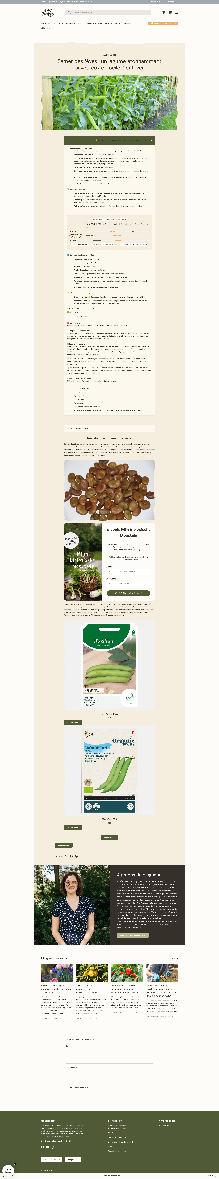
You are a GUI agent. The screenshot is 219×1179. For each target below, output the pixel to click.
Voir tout (174, 958)
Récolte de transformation (98, 23)
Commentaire (71, 1067)
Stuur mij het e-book (128, 593)
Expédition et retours (117, 1151)
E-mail (109, 567)
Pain (80, 23)
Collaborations (114, 1133)
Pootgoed (57, 23)
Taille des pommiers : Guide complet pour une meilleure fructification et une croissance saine (161, 991)
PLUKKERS (50, 1171)
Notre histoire (165, 1125)
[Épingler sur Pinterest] (76, 856)
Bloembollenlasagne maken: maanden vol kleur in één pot (56, 989)
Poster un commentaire (78, 1087)
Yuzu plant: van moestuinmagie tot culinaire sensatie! (87, 989)
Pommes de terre (81, 316)
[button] (176, 12)
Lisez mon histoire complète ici (133, 935)
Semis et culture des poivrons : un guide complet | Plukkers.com (124, 989)
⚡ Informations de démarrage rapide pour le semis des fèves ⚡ (122, 140)
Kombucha (127, 23)
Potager (69, 23)
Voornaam (111, 579)
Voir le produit (73, 722)
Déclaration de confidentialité (120, 1142)
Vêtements (45, 28)
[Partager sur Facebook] (71, 856)
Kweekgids (109, 55)
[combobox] (108, 12)
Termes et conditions (117, 1137)
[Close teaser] (15, 1164)
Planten (44, 23)
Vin (116, 23)
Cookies (111, 1146)
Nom (67, 1046)
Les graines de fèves (72, 604)
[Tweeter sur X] (66, 856)
